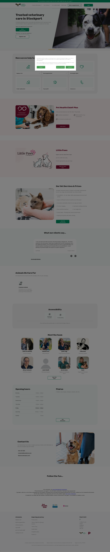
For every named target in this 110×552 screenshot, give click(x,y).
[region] (55, 63)
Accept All (70, 67)
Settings (41, 67)
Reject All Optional (60, 67)
